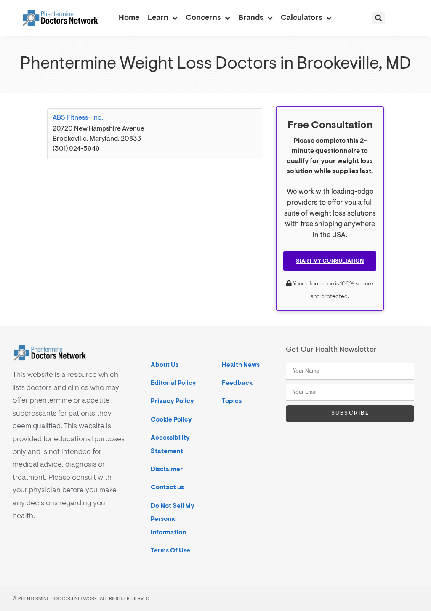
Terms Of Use (170, 551)
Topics (232, 401)
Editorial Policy (173, 383)
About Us (164, 365)
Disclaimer (167, 469)
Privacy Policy (172, 401)
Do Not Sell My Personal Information (172, 519)
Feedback (237, 383)
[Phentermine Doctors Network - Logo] (60, 18)
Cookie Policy (171, 420)
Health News (241, 365)
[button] (378, 18)
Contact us (167, 487)
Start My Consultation (330, 261)
